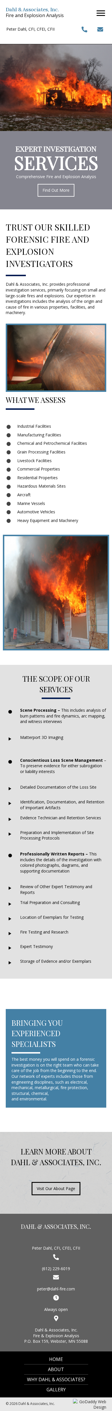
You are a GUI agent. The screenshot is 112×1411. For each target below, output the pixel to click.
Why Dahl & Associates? (56, 1379)
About (56, 1369)
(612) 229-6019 (56, 1268)
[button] (100, 13)
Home (56, 1359)
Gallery (56, 1389)
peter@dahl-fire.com (56, 1289)
